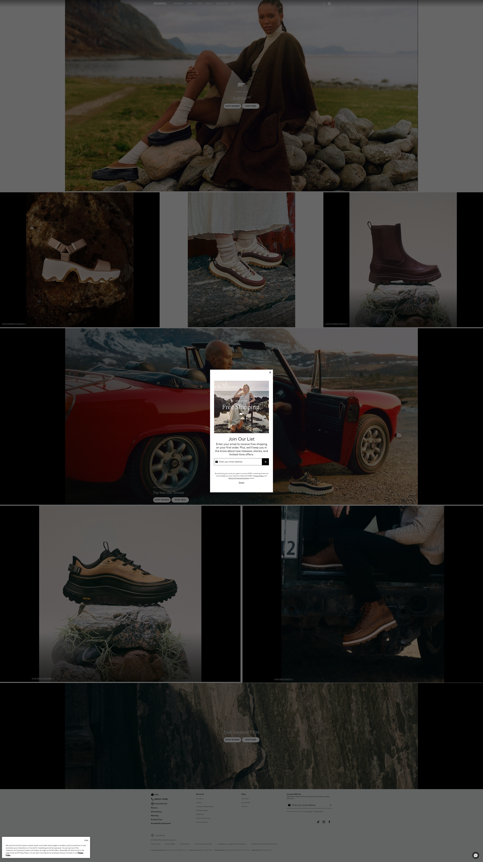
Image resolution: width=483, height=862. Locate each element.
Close (86, 840)
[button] (475, 855)
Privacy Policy (259, 476)
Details (241, 483)
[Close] (270, 372)
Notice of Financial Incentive (239, 478)
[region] (46, 847)
